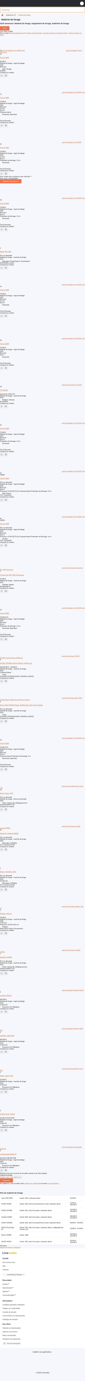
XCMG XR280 (6, 1204)
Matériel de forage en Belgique (10, 1247)
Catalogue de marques (10, 1319)
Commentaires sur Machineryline (13, 1316)
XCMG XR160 (6, 1241)
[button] (82, 3)
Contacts (5, 1270)
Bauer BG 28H (5, 252)
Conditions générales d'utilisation (13, 1305)
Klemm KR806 (6, 1235)
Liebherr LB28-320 (7, 1036)
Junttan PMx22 (6, 996)
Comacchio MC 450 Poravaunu (12, 575)
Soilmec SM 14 (6, 914)
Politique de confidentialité (11, 1308)
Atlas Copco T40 (6, 793)
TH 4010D (4, 390)
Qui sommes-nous (8, 1262)
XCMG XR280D (6, 1223)
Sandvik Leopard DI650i (9, 833)
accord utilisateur (53, 1183)
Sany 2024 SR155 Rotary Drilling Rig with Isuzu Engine (21, 705)
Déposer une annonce (11, 181)
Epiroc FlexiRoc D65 (8, 872)
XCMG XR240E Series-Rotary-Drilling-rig (16, 663)
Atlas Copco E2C (6, 1076)
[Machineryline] (2, 15)
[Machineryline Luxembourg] (14, 3)
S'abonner (6, 1180)
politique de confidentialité (32, 1183)
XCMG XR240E (6, 1210)
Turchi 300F (4, 58)
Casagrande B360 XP (8, 1154)
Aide (3, 1266)
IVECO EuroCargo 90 (7, 1228)
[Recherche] (82, 10)
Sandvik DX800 (6, 957)
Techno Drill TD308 (7, 1114)
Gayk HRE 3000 (7, 1198)
